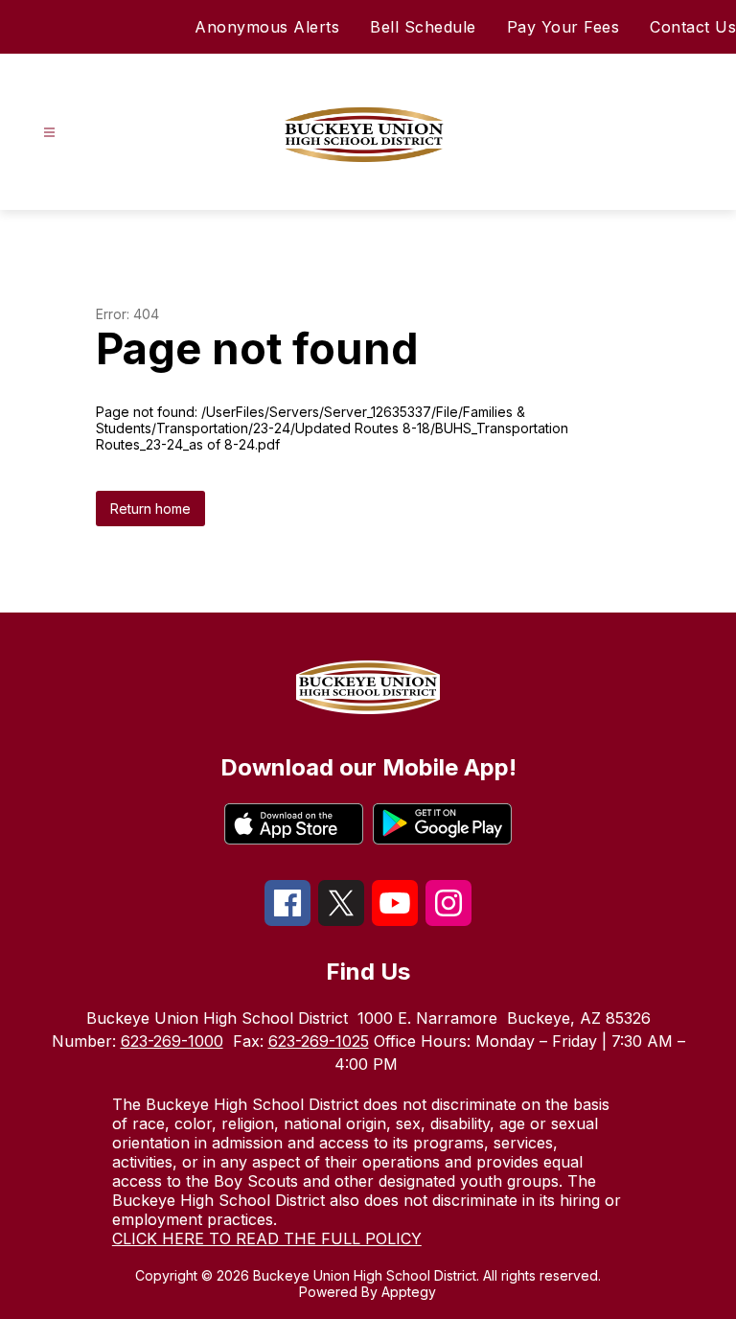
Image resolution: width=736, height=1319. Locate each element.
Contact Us (693, 26)
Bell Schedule (423, 26)
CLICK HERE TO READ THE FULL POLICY (267, 1238)
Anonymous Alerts (267, 26)
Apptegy (408, 1292)
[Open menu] (49, 133)
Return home (150, 508)
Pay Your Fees (563, 26)
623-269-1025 (318, 1041)
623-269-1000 (172, 1041)
